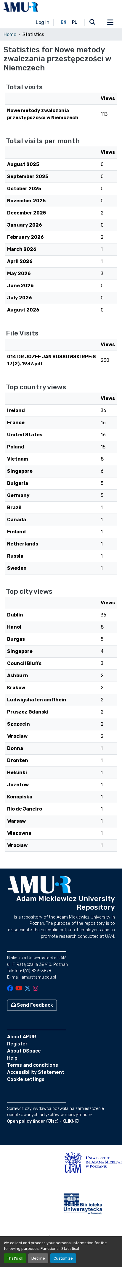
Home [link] (10, 34)
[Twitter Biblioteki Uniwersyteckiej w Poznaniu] (27, 989)
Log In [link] (42, 22)
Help (12, 1058)
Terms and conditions (32, 1065)
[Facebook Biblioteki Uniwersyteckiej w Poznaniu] (10, 989)
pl (74, 22)
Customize (63, 1258)
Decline (38, 1258)
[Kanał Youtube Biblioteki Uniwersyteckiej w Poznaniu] (18, 989)
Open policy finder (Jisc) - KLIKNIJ (43, 1121)
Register (17, 1044)
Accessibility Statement (35, 1072)
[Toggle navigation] (110, 22)
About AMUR (21, 1037)
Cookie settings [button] (25, 1079)
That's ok (15, 1258)
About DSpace (24, 1051)
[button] (21, 7)
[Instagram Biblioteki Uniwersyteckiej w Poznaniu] (35, 989)
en (64, 22)
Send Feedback (34, 1005)
